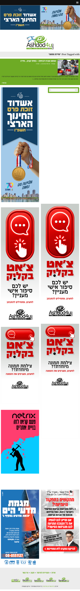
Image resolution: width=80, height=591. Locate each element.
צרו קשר (25, 573)
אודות (53, 573)
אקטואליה (53, 63)
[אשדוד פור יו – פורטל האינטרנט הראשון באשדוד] (40, 41)
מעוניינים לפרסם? (43, 573)
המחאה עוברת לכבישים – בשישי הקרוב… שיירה (38, 61)
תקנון (32, 573)
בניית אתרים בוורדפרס (49, 586)
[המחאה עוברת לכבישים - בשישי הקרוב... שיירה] (68, 67)
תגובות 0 (37, 63)
